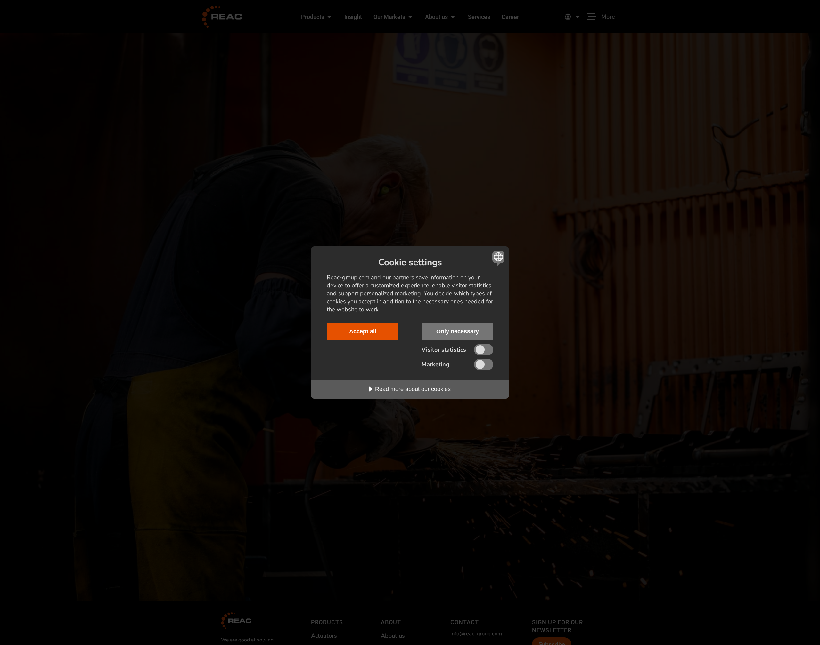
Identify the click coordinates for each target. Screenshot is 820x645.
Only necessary (457, 331)
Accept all (362, 331)
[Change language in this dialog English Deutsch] (497, 258)
